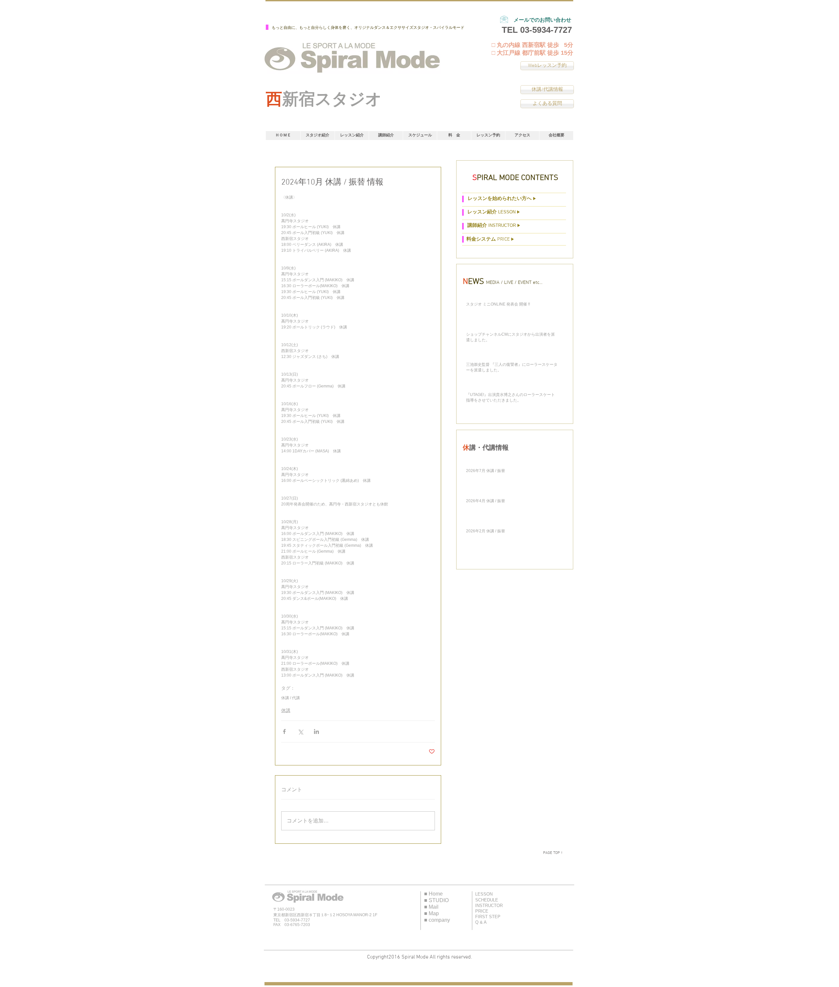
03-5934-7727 (546, 30)
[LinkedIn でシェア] (316, 731)
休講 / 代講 (290, 698)
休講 (285, 710)
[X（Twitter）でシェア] (300, 731)
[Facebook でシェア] (284, 731)
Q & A (481, 922)
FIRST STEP (487, 916)
